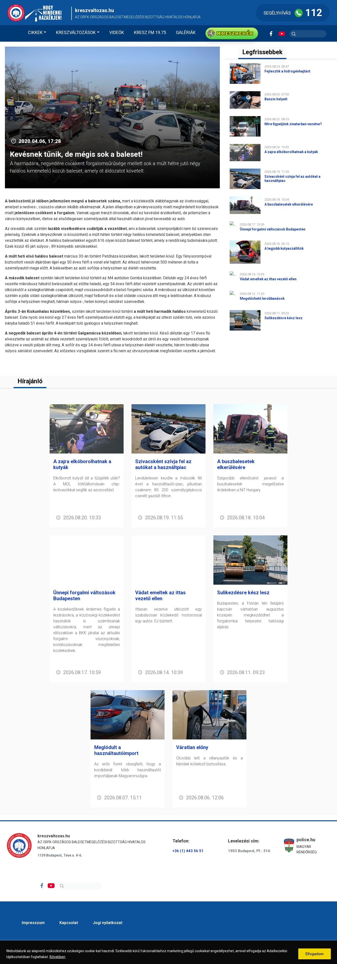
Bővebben (57, 957)
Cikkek (35, 32)
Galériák (186, 32)
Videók (116, 32)
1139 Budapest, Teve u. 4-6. (59, 855)
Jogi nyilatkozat (107, 922)
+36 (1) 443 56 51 (188, 851)
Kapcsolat (68, 922)
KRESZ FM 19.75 (150, 32)
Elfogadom (314, 954)
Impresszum (33, 922)
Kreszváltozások (76, 32)
